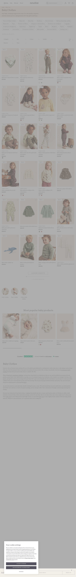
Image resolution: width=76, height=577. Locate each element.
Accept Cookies (21, 563)
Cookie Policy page (10, 559)
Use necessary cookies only (21, 567)
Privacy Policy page (29, 558)
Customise (21, 571)
